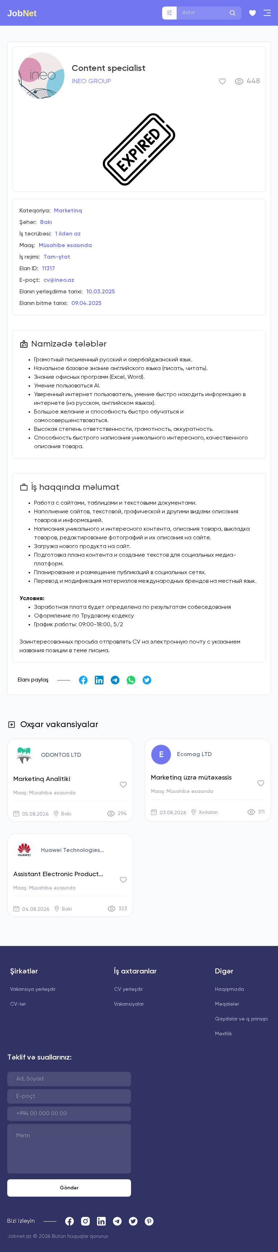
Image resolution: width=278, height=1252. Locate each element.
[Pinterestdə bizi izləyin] (149, 1221)
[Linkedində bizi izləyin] (101, 1221)
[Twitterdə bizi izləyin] (133, 1221)
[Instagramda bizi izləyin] (85, 1221)
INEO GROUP (91, 81)
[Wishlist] (252, 13)
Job (22, 13)
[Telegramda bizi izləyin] (117, 1221)
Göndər (69, 1188)
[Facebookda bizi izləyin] (69, 1221)
